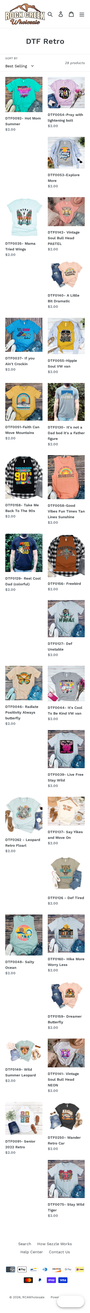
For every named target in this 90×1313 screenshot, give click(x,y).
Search (24, 1244)
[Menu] (82, 14)
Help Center (31, 1252)
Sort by (11, 58)
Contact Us (59, 1252)
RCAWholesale (33, 1297)
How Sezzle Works (54, 1244)
